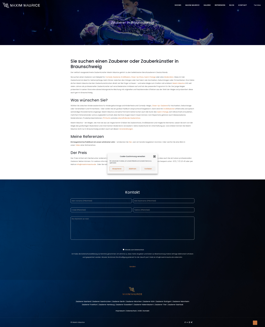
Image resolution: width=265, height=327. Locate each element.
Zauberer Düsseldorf (124, 304)
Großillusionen (169, 109)
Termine (257, 5)
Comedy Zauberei (112, 77)
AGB (140, 311)
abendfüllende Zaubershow (129, 118)
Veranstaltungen (126, 129)
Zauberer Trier (161, 304)
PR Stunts (106, 118)
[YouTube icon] (187, 322)
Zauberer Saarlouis (175, 304)
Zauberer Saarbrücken (101, 301)
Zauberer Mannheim (181, 301)
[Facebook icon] (185, 322)
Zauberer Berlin (118, 301)
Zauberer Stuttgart (163, 301)
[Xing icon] (191, 322)
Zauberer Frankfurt (90, 304)
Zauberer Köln (148, 301)
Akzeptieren (117, 169)
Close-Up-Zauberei (160, 105)
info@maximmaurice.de (86, 164)
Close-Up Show (137, 77)
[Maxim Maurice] (21, 5)
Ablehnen (132, 169)
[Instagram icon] (189, 322)
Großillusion (125, 77)
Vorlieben (148, 169)
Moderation (168, 77)
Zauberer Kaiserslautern (144, 304)
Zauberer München (134, 301)
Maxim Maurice (178, 83)
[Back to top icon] (255, 323)
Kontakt (146, 311)
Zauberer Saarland (83, 301)
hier (130, 142)
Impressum (120, 311)
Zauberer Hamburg (106, 304)
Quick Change (150, 77)
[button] (154, 156)
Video (78, 145)
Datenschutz (131, 311)
